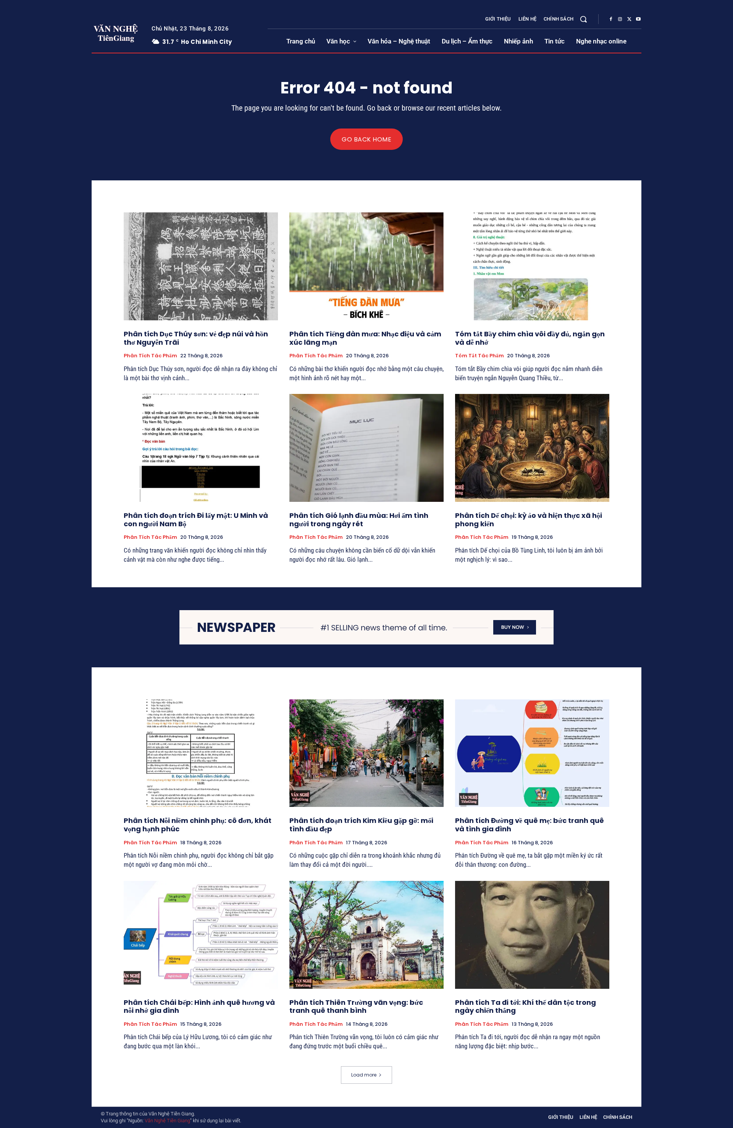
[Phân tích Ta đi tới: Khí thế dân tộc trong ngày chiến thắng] (532, 935)
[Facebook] (610, 19)
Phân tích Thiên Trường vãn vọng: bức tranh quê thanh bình (356, 1007)
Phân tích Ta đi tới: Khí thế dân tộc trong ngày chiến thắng (525, 1007)
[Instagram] (620, 19)
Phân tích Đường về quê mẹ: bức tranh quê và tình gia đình (529, 825)
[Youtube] (638, 19)
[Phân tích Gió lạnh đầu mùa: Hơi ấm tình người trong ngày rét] (366, 448)
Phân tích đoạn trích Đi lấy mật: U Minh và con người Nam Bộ (196, 520)
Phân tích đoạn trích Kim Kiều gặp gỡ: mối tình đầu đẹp (361, 825)
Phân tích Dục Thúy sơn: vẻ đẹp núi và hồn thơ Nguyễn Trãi (196, 338)
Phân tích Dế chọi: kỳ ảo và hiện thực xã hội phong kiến (528, 520)
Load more (363, 1075)
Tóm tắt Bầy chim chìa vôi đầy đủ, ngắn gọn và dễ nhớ (530, 338)
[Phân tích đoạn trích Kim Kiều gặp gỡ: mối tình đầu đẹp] (366, 753)
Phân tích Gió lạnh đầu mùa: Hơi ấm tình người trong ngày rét (358, 520)
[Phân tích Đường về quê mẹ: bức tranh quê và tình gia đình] (532, 753)
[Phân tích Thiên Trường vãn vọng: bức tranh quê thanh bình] (366, 935)
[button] (583, 19)
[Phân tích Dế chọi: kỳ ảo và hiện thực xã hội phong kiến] (532, 448)
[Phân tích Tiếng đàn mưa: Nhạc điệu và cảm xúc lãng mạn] (366, 266)
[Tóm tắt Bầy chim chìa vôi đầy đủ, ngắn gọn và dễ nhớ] (532, 266)
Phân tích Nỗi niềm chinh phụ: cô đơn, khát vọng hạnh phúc (197, 825)
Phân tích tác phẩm (150, 356)
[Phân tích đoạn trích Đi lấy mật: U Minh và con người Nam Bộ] (201, 448)
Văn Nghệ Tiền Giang (167, 1120)
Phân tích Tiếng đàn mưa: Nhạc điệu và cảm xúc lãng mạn (365, 338)
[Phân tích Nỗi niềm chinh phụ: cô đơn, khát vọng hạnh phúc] (201, 753)
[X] (629, 19)
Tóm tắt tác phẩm (479, 356)
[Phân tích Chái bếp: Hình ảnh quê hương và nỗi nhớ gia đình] (201, 935)
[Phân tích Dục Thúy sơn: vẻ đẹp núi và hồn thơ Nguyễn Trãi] (201, 266)
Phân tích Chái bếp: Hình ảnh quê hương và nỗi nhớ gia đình (199, 1007)
